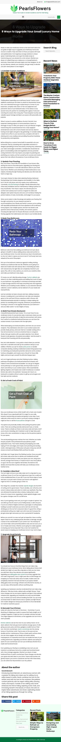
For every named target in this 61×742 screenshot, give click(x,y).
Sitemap (42, 739)
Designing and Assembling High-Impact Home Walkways (52, 727)
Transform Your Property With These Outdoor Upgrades (52, 78)
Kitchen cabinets (6, 623)
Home (18, 717)
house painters (20, 420)
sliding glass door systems (18, 574)
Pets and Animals (21, 721)
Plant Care (19, 723)
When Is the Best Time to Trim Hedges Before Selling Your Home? (51, 124)
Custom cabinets (32, 277)
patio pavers (27, 347)
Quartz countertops (24, 629)
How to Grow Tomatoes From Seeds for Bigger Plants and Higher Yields (51, 147)
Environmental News (22, 713)
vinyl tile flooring (13, 184)
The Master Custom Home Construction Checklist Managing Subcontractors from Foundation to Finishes (52, 100)
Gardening (19, 715)
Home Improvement (22, 719)
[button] (23, 16)
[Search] (58, 17)
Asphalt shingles (28, 486)
